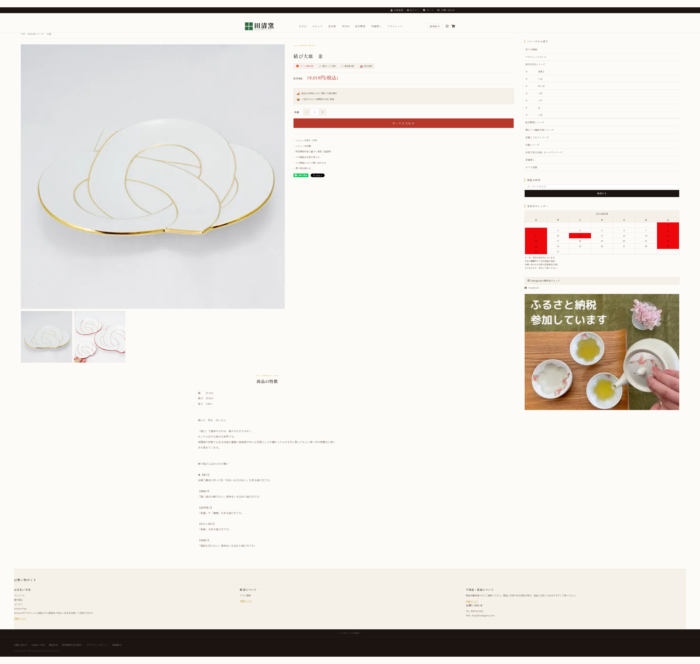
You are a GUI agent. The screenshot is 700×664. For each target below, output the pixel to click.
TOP (23, 33)
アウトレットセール (536, 57)
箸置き (541, 71)
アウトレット (395, 26)
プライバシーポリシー (97, 644)
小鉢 (540, 93)
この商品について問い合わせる (310, 162)
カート (430, 10)
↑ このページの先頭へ (350, 633)
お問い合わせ (447, 10)
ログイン (414, 10)
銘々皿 (541, 85)
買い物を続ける (303, 168)
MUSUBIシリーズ (36, 33)
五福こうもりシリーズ (537, 137)
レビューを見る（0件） (307, 140)
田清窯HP (435, 26)
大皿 (49, 33)
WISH (345, 26)
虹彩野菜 (360, 26)
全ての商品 (531, 49)
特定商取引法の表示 (72, 644)
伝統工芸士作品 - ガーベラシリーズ (544, 152)
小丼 (540, 100)
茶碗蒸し (376, 26)
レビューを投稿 (303, 145)
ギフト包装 (531, 167)
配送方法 (53, 644)
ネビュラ (317, 26)
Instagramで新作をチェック (545, 280)
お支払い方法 (38, 644)
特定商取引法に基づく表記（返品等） (313, 151)
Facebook (533, 287)
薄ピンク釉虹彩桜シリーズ (539, 130)
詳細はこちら (20, 618)
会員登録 (398, 10)
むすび (303, 26)
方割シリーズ (532, 145)
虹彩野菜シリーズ (534, 122)
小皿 (540, 78)
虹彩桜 (332, 26)
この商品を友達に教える (307, 157)
